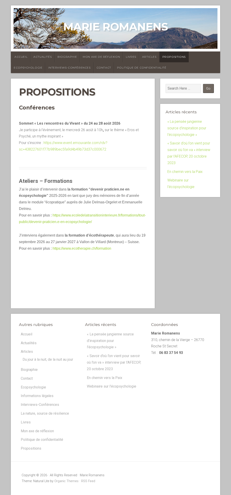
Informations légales (37, 396)
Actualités (42, 56)
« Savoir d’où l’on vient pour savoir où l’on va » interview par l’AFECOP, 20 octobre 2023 (114, 362)
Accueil (21, 56)
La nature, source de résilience (45, 413)
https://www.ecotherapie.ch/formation (82, 248)
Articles (149, 56)
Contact (104, 67)
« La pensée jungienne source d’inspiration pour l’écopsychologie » (186, 128)
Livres (131, 56)
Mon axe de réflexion (101, 56)
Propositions (174, 56)
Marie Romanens (115, 26)
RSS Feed (88, 481)
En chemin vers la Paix (185, 172)
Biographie (67, 56)
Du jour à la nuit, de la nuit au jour (48, 359)
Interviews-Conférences (69, 67)
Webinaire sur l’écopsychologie (111, 386)
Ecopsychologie (28, 67)
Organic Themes (66, 481)
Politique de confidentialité (141, 67)
